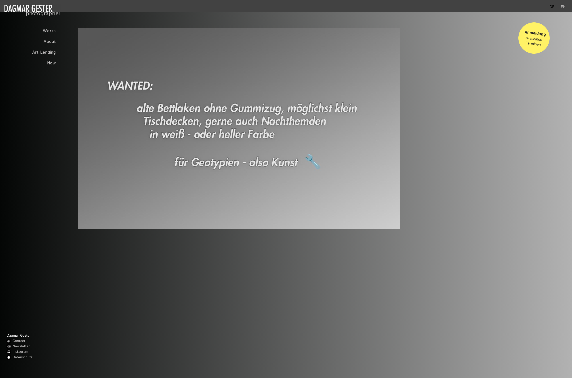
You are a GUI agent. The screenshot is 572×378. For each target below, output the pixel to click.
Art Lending (44, 53)
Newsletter (21, 346)
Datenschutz (22, 357)
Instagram (20, 352)
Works (49, 31)
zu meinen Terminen (535, 38)
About (50, 42)
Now (51, 63)
